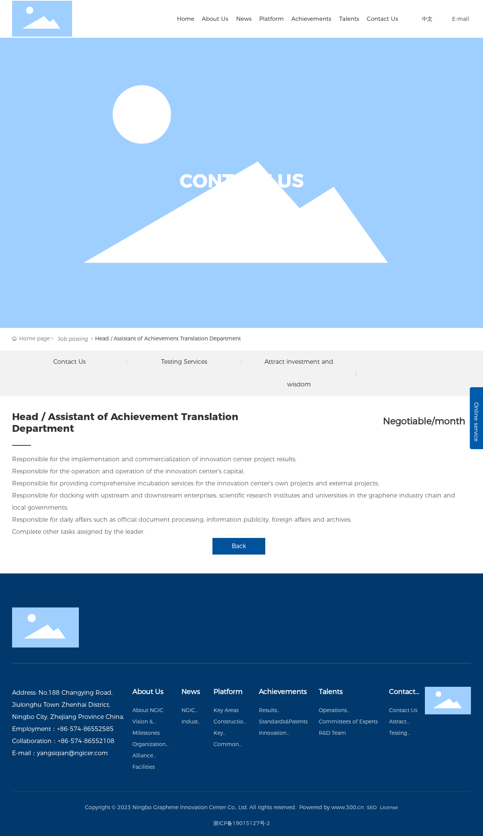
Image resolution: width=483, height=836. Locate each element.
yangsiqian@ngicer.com (72, 753)
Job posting (73, 338)
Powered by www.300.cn (331, 807)
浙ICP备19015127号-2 (241, 823)
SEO (372, 807)
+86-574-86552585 (85, 728)
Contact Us (69, 361)
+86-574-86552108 (86, 741)
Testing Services (184, 361)
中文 (427, 18)
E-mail (460, 18)
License (389, 807)
